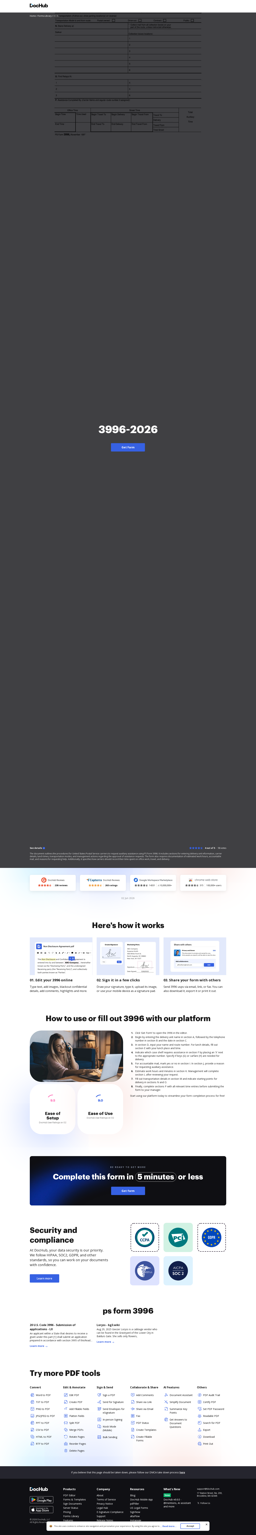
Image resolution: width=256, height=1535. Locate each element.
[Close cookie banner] (206, 1524)
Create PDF (75, 1402)
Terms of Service (106, 1499)
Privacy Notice (105, 1503)
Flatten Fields (76, 1416)
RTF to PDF (42, 1443)
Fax (138, 1416)
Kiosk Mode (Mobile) (109, 1428)
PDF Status (142, 1423)
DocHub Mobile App (141, 1499)
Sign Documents (72, 1503)
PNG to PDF (43, 1409)
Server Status (70, 1507)
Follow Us (205, 1503)
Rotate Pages (77, 1436)
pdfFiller (134, 1503)
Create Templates (146, 1429)
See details (36, 848)
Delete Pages (76, 1450)
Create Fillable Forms (144, 1438)
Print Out (208, 1443)
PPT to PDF (42, 1423)
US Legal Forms (139, 1507)
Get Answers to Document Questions (178, 1423)
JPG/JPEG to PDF (45, 1416)
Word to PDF (43, 1395)
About (100, 1495)
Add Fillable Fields (79, 1409)
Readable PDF (211, 1416)
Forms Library (71, 1516)
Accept (190, 1526)
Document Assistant (181, 1395)
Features (68, 1520)
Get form (128, 1191)
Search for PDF (211, 1423)
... (168, 1526)
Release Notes (105, 1520)
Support (101, 1516)
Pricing (67, 1512)
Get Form (128, 447)
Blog (132, 1495)
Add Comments (145, 1395)
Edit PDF (74, 1395)
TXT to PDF (42, 1402)
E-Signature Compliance (110, 1512)
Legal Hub (102, 1507)
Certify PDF (209, 1402)
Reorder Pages (77, 1443)
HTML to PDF (44, 1436)
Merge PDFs (76, 1429)
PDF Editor (69, 1495)
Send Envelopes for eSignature (114, 1410)
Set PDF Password (213, 1409)
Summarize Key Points (178, 1410)
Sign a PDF (109, 1395)
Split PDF (74, 1423)
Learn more (44, 1278)
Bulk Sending (110, 1437)
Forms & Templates (74, 1499)
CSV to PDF (42, 1429)
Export (206, 1429)
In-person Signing (112, 1419)
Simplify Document (180, 1402)
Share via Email (144, 1409)
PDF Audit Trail (211, 1395)
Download (209, 1436)
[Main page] (39, 6)
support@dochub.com (208, 1489)
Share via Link (144, 1402)
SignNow (135, 1512)
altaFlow (135, 1516)
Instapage (135, 1520)
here (182, 1472)
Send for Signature (113, 1402)
